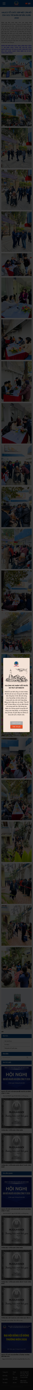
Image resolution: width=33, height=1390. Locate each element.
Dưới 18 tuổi (16, 723)
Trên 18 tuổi (16, 727)
